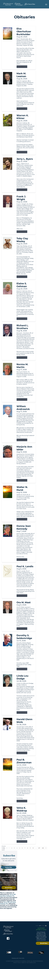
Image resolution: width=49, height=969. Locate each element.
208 (43, 848)
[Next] (46, 848)
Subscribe (8, 867)
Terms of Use (25, 962)
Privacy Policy (17, 962)
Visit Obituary (22, 66)
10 (33, 848)
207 (39, 848)
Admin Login (32, 962)
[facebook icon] (8, 938)
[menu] (46, 4)
